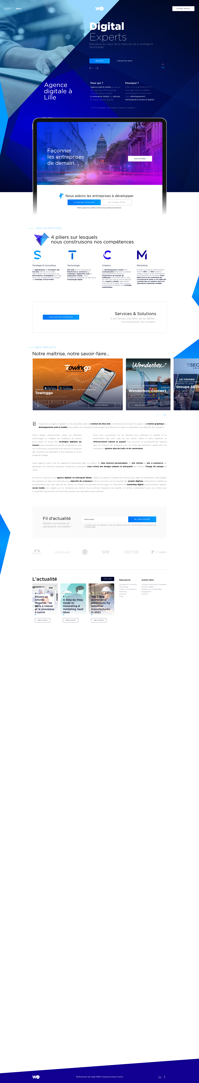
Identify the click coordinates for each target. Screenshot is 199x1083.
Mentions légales (147, 587)
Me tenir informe (142, 519)
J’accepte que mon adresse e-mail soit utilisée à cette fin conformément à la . (120, 526)
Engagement (146, 591)
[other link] (118, 405)
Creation (71, 401)
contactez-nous (121, 61)
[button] (96, 68)
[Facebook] (164, 1077)
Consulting (42, 401)
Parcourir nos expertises (61, 317)
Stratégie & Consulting (128, 584)
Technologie (111, 108)
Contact (144, 594)
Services (96, 61)
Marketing (130, 108)
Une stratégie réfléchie (116, 202)
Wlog (121, 596)
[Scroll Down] (163, 64)
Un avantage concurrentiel (84, 202)
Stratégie (102, 108)
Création (121, 108)
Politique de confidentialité (151, 589)
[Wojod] (99, 8)
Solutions (122, 594)
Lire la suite (42, 620)
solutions (140, 159)
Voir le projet (101, 405)
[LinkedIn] (160, 1077)
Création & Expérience (128, 589)
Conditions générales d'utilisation (154, 584)
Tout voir (108, 579)
